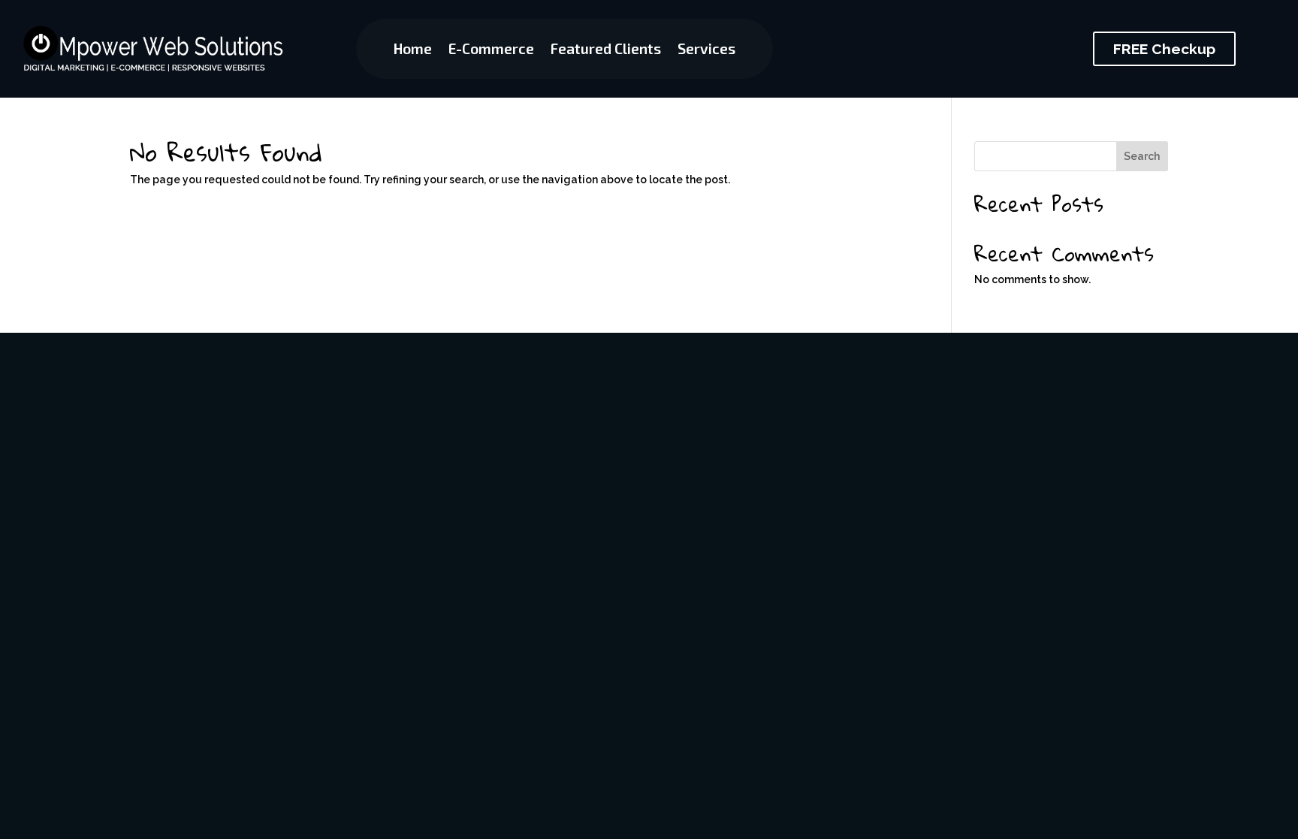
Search (1142, 156)
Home (413, 50)
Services (706, 50)
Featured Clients (606, 50)
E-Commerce (491, 50)
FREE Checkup (1164, 49)
